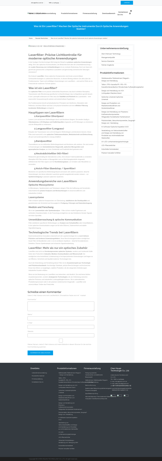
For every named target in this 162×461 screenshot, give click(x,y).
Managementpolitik (108, 57)
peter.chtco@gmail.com (122, 383)
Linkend (127, 3)
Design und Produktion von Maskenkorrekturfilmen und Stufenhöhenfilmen (110, 105)
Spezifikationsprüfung (91, 393)
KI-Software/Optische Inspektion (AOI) (115, 127)
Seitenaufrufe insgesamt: (119, 390)
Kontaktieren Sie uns (122, 13)
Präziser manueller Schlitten (111, 153)
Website (30, 331)
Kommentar (32, 299)
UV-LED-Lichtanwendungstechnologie (114, 142)
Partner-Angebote (107, 65)
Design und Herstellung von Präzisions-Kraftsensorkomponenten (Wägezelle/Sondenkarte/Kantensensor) (115, 114)
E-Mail (30, 323)
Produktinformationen (69, 13)
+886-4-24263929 (118, 379)
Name (30, 314)
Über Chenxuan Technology (111, 54)
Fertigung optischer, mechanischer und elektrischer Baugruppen (94, 375)
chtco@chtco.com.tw (121, 381)
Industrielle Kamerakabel (109, 149)
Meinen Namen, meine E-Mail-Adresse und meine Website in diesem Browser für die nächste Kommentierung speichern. (59, 346)
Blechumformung (90, 385)
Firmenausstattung (90, 13)
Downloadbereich (108, 13)
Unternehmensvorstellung (46, 13)
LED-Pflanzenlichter (108, 145)
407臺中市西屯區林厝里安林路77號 (121, 385)
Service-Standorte (107, 61)
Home (31, 13)
